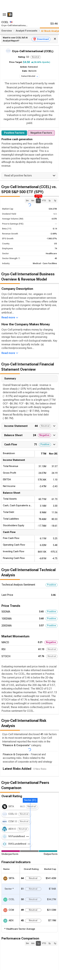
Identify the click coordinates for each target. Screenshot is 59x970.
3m (27, 200)
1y (38, 200)
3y (50, 200)
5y (55, 200)
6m (32, 200)
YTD (44, 200)
